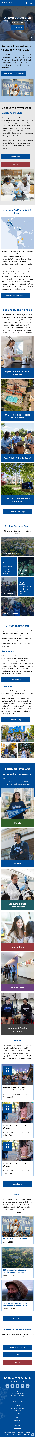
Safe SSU (17, 1411)
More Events (17, 1184)
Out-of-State (17, 987)
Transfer (17, 863)
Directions (17, 1420)
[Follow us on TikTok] (28, 1386)
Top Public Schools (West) (17, 458)
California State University (22, 1434)
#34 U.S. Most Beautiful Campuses (17, 500)
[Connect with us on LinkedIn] (17, 1386)
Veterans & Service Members (17, 1030)
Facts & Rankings (17, 511)
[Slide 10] (26, 93)
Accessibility (9, 1434)
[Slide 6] (18, 93)
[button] (32, 1434)
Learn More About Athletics (13, 73)
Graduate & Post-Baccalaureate (17, 905)
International (17, 947)
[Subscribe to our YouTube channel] (22, 1386)
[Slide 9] (24, 93)
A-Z (17, 1423)
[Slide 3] (12, 93)
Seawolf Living (15, 719)
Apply (15, 164)
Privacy (27, 1432)
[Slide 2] (10, 93)
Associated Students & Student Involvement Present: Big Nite (15, 1089)
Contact (17, 1406)
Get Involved (16, 679)
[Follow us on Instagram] (7, 1386)
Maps (17, 1418)
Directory (18, 1425)
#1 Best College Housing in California (17, 416)
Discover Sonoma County (15, 295)
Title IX (17, 1413)
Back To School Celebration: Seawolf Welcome (17, 1127)
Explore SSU (15, 156)
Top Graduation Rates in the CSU (17, 373)
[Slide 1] (8, 93)
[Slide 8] (22, 93)
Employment (17, 1428)
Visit (17, 1354)
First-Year (17, 822)
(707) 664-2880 (17, 1402)
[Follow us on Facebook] (12, 1386)
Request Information (17, 1347)
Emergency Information (17, 1408)
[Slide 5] (16, 93)
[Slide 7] (20, 93)
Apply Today (17, 27)
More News (17, 1319)
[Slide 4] (14, 93)
